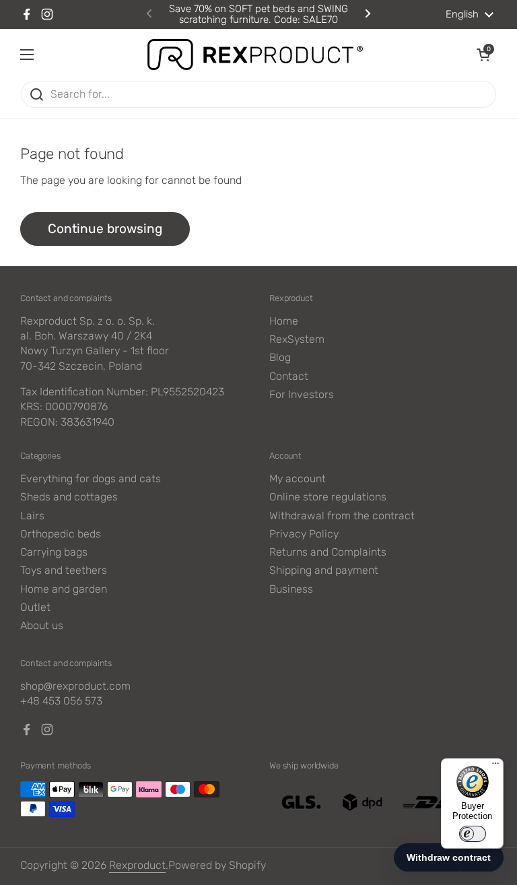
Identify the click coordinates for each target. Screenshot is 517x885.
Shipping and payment (323, 570)
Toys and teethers (63, 570)
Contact (288, 376)
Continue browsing (105, 228)
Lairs (32, 515)
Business (291, 589)
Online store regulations (327, 496)
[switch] (472, 834)
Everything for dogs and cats (90, 478)
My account (297, 478)
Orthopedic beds (60, 533)
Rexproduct (137, 865)
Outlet (35, 607)
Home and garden (63, 589)
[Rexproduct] (255, 54)
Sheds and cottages (69, 496)
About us (41, 625)
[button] (483, 54)
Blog (280, 357)
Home (283, 321)
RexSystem (296, 339)
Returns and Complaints (327, 552)
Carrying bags (54, 552)
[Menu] (495, 766)
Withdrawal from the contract (342, 515)
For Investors (301, 394)
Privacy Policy (304, 533)
